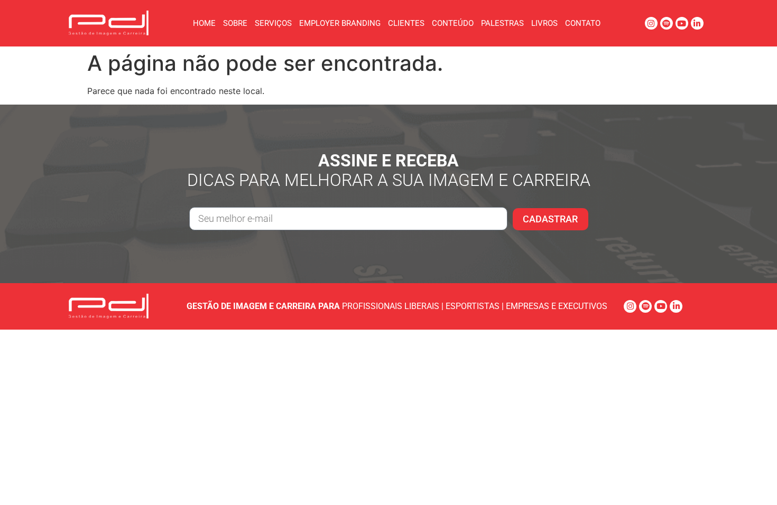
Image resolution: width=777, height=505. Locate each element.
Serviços (273, 23)
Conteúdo (453, 23)
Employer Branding (340, 23)
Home (204, 23)
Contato (582, 23)
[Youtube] (682, 23)
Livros (544, 23)
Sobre (235, 23)
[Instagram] (651, 23)
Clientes (406, 23)
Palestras (502, 23)
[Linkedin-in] (697, 23)
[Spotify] (666, 23)
